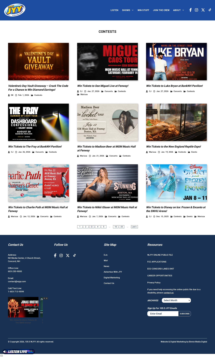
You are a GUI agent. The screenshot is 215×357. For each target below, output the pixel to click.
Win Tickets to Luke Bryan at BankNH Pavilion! (174, 85)
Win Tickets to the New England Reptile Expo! (173, 146)
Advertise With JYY (113, 272)
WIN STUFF (143, 10)
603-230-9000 (15, 271)
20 (122, 227)
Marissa (84, 94)
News (106, 266)
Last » (134, 227)
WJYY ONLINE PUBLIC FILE (160, 255)
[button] (47, 298)
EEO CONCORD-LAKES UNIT (160, 268)
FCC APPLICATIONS (156, 261)
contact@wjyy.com (17, 281)
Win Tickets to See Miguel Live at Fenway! (102, 85)
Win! (106, 260)
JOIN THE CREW (161, 10)
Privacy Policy (153, 282)
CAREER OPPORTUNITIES (159, 275)
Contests (38, 95)
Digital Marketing (112, 277)
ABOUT (177, 10)
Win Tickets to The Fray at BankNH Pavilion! (34, 146)
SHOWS (126, 10)
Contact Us (109, 283)
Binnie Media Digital (198, 342)
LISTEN (114, 10)
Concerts (109, 91)
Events (194, 152)
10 (116, 227)
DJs (106, 255)
